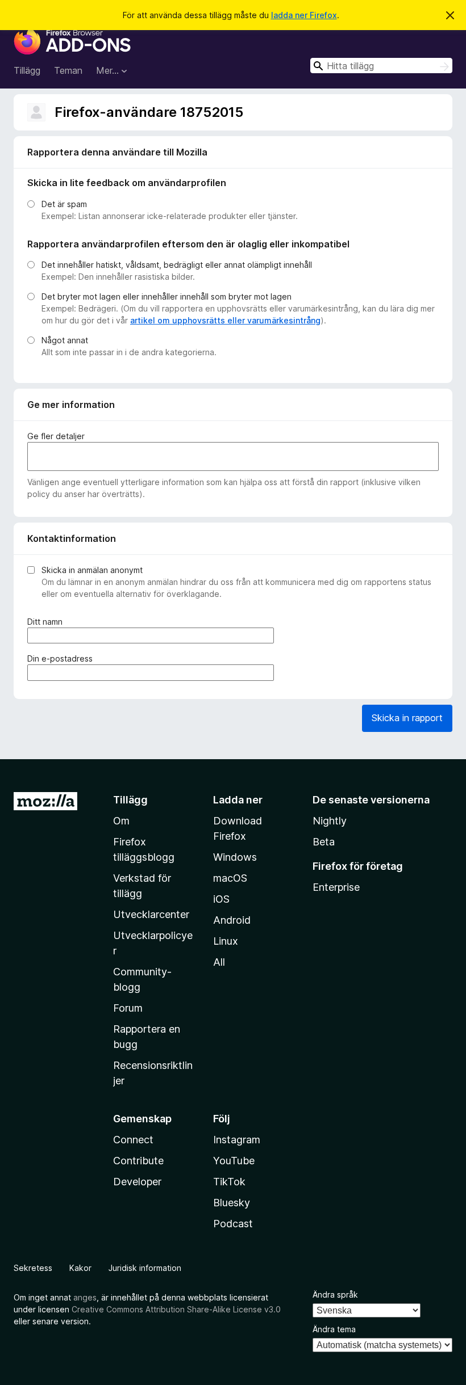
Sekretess (33, 1268)
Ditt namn (46, 622)
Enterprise (336, 887)
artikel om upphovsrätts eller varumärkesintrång (225, 320)
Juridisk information (145, 1268)
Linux (225, 941)
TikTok (229, 1182)
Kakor (80, 1268)
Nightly (330, 821)
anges (85, 1297)
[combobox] (381, 65)
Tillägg (27, 70)
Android (232, 920)
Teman (68, 70)
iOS (221, 899)
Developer (137, 1182)
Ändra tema (334, 1329)
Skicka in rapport (407, 717)
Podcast (233, 1224)
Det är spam (64, 204)
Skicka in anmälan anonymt (92, 570)
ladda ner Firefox (304, 15)
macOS (230, 878)
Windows (235, 857)
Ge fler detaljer (56, 436)
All (219, 962)
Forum (128, 1008)
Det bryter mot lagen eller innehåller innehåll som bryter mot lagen (166, 296)
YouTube (234, 1161)
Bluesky (231, 1203)
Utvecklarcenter (151, 914)
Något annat (64, 340)
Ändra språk (335, 1294)
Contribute (138, 1161)
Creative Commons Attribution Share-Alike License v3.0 (176, 1309)
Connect (133, 1140)
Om (121, 821)
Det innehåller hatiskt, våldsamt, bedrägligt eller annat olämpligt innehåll (176, 265)
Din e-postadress (62, 658)
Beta (324, 842)
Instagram (236, 1140)
